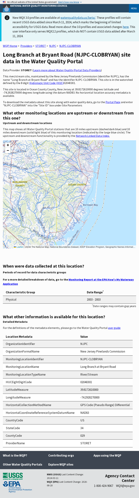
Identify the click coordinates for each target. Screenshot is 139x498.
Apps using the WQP (107, 455)
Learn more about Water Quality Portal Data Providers (67, 70)
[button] (7, 145)
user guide (114, 328)
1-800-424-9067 (103, 486)
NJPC (52, 46)
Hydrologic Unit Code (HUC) (46, 83)
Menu (134, 8)
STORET (40, 46)
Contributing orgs (61, 455)
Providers (26, 46)
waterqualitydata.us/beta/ (77, 18)
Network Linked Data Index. (93, 136)
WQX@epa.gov (125, 486)
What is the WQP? (15, 455)
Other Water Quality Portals (22, 464)
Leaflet (19, 246)
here (126, 27)
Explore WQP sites (60, 464)
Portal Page (113, 102)
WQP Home (10, 46)
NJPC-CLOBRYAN (70, 46)
